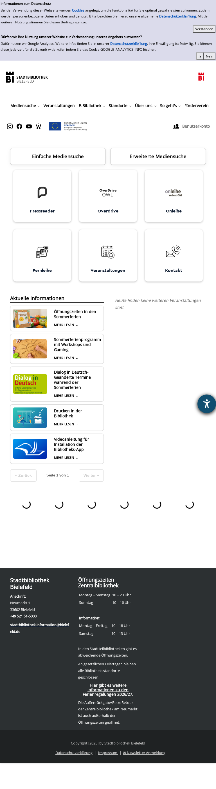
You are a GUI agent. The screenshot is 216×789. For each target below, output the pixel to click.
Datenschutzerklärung (74, 752)
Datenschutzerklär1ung (177, 16)
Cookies (78, 10)
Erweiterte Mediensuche (158, 156)
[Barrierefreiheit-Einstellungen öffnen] (206, 403)
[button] (25, 105)
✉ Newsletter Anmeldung (144, 752)
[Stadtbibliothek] (27, 76)
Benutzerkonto (196, 126)
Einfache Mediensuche (58, 156)
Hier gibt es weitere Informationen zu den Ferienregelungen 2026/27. (108, 689)
